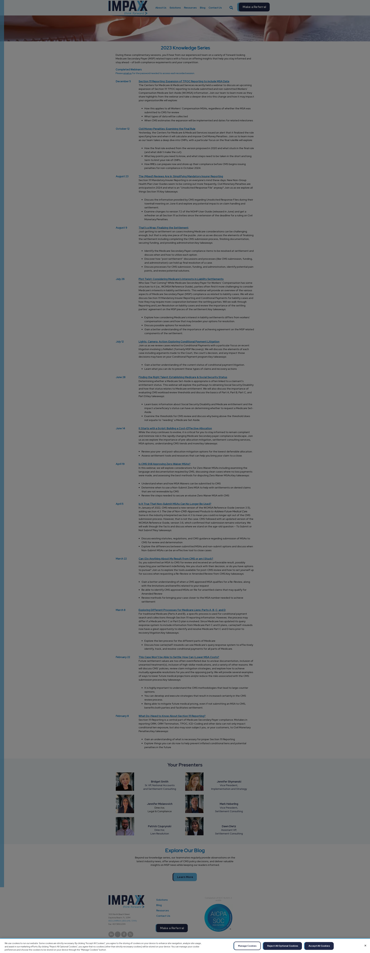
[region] (185, 945)
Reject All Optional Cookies (282, 945)
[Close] (365, 945)
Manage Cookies (247, 945)
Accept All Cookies (319, 945)
